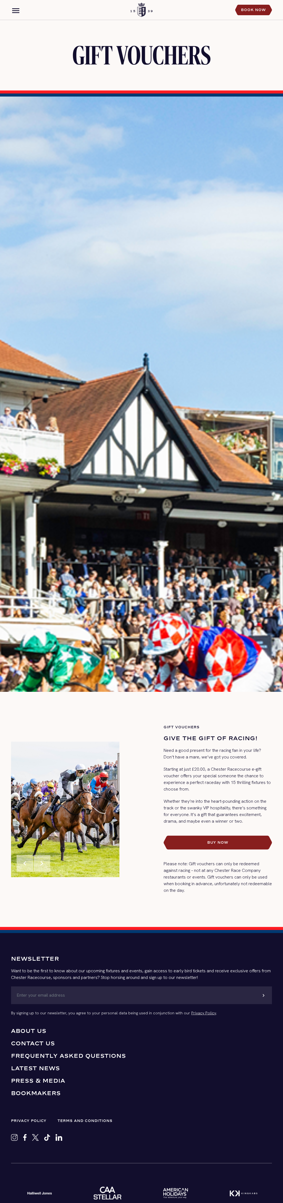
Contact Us (33, 1043)
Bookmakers (36, 1093)
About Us (28, 1030)
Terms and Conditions (84, 1121)
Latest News (35, 1068)
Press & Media (38, 1080)
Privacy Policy (203, 1012)
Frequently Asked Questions (68, 1055)
